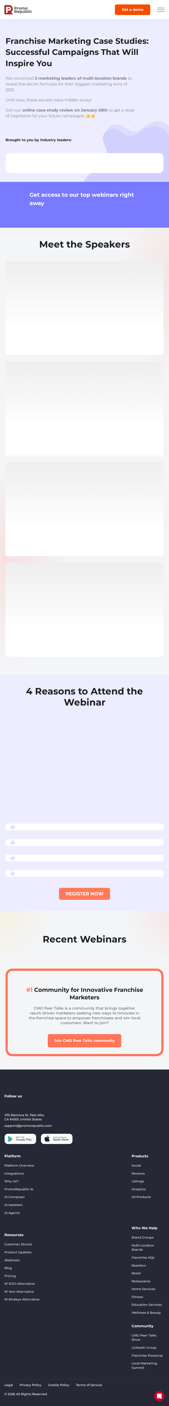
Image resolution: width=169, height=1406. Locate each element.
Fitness (137, 1297)
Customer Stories (18, 1244)
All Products (141, 1197)
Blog (8, 1268)
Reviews (138, 1173)
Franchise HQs (143, 1258)
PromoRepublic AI (18, 1189)
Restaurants (141, 1281)
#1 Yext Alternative (19, 1292)
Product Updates (17, 1252)
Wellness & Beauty (146, 1313)
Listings (138, 1181)
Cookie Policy (58, 1385)
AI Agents (12, 1213)
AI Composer (14, 1197)
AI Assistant (13, 1205)
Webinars (12, 1260)
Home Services (143, 1289)
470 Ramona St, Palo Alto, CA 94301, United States (24, 1117)
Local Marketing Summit (144, 1365)
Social (136, 1165)
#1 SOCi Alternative (19, 1284)
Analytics (139, 1189)
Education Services (147, 1305)
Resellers (139, 1266)
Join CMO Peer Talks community (84, 1041)
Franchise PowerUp (147, 1356)
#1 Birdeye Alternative (22, 1299)
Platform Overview (19, 1165)
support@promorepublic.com (28, 1126)
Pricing (10, 1276)
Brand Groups (143, 1237)
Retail (136, 1273)
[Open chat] (159, 1396)
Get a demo (132, 10)
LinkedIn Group (144, 1348)
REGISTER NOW (84, 893)
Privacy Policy (30, 1385)
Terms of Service (89, 1385)
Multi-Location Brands (143, 1247)
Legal (8, 1385)
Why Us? (11, 1181)
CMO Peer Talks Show (144, 1337)
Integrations (14, 1173)
